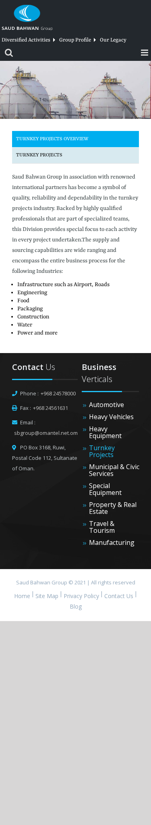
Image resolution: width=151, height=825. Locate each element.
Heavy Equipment (105, 432)
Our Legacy (113, 40)
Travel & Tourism (102, 527)
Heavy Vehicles (111, 417)
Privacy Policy (81, 596)
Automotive (106, 404)
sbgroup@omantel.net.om (46, 432)
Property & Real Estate (113, 508)
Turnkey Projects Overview (52, 139)
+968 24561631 (50, 407)
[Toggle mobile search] (9, 52)
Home (22, 596)
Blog (76, 606)
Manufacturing (111, 542)
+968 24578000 (58, 393)
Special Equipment (105, 489)
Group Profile (75, 40)
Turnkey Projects (39, 155)
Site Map (46, 596)
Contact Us (118, 596)
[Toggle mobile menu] (145, 52)
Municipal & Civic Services (114, 470)
